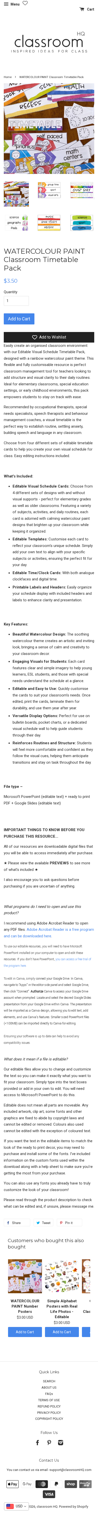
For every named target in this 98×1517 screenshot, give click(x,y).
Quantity (10, 292)
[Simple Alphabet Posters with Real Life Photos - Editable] (62, 1276)
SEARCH (49, 1381)
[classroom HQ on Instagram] (60, 1444)
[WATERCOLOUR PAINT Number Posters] (25, 1276)
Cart (90, 9)
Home (8, 77)
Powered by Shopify (73, 1506)
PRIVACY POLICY (49, 1413)
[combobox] (16, 1506)
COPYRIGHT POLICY (49, 1419)
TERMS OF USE (49, 1400)
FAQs (49, 1394)
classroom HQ (47, 1506)
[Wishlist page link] (25, 3)
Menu (15, 4)
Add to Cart (25, 1332)
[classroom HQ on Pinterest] (49, 1444)
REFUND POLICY (49, 1406)
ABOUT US (49, 1387)
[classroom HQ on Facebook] (37, 1444)
